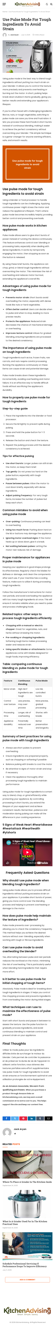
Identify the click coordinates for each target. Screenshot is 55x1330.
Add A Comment (27, 1279)
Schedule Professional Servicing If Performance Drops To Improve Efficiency (25, 1265)
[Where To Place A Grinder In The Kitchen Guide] (27, 1164)
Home (5, 12)
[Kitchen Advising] (27, 4)
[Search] (51, 4)
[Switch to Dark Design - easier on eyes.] (47, 4)
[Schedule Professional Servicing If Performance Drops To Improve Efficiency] (27, 1246)
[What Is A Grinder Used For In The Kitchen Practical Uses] (27, 1204)
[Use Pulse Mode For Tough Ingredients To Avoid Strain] (27, 56)
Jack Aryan (14, 35)
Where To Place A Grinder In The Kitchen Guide (27, 1182)
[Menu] (4, 4)
